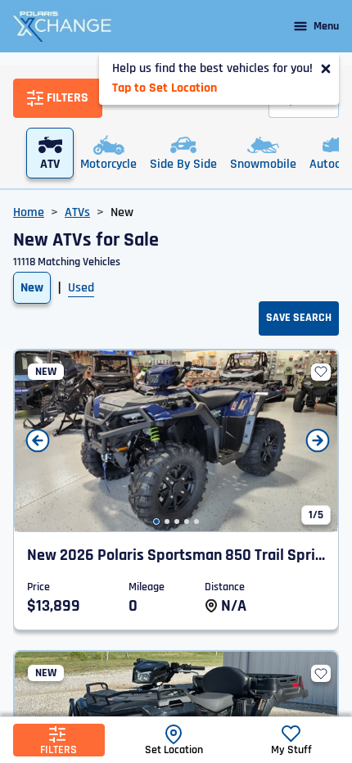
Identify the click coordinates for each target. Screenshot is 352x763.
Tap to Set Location (164, 88)
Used (81, 287)
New (31, 287)
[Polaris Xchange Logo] (62, 26)
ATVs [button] (77, 212)
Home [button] (28, 212)
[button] (156, 521)
